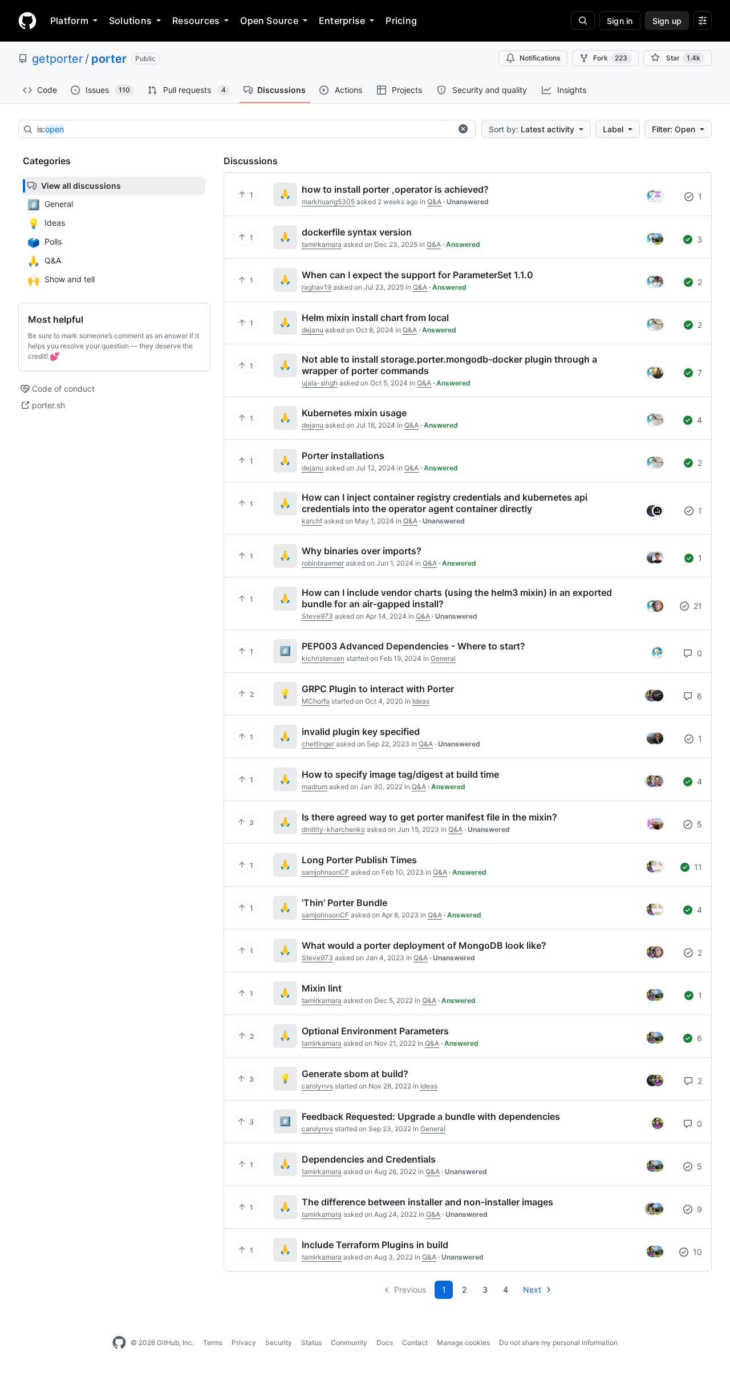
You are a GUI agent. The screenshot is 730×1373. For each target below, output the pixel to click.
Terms (212, 1342)
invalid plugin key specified (361, 731)
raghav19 (316, 287)
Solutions (130, 20)
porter (109, 59)
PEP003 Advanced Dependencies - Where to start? (413, 646)
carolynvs (317, 1086)
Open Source (269, 20)
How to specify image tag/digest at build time (400, 774)
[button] (463, 129)
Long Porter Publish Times (359, 860)
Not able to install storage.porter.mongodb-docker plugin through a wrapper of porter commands (449, 365)
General (443, 658)
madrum (314, 786)
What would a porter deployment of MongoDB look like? (424, 945)
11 (697, 867)
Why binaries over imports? (361, 550)
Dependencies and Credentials (369, 1159)
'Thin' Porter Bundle (344, 902)
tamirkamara (322, 244)
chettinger (318, 744)
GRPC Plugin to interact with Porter (378, 688)
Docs (384, 1342)
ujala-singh (320, 383)
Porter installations (343, 455)
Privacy (244, 1342)
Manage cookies (463, 1342)
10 (696, 1252)
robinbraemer (323, 563)
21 (696, 606)
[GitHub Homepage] (119, 1342)
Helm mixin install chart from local (375, 317)
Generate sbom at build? (355, 1073)
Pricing (401, 20)
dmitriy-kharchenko (333, 829)
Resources (196, 20)
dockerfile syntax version (357, 232)
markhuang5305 (328, 201)
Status (311, 1342)
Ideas (420, 701)
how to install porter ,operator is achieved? (395, 189)
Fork (610, 58)
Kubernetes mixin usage (354, 413)
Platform (69, 20)
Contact (415, 1342)
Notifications (540, 58)
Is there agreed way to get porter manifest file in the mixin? (429, 817)
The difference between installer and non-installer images (427, 1202)
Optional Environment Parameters (375, 1031)
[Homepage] (27, 20)
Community (349, 1342)
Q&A (434, 201)
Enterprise (342, 20)
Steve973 (317, 616)
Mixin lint (322, 988)
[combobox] (244, 129)
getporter (57, 59)
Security (278, 1342)
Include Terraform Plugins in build (375, 1244)
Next (532, 1289)
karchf (312, 521)
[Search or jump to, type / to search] (583, 20)
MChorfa (316, 701)
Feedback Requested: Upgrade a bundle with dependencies (431, 1116)
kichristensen (323, 658)
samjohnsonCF (325, 872)
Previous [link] (410, 1289)
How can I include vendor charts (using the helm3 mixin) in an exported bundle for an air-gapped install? (457, 598)
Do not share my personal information (558, 1342)
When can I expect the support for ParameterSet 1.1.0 (417, 275)
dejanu (312, 330)
